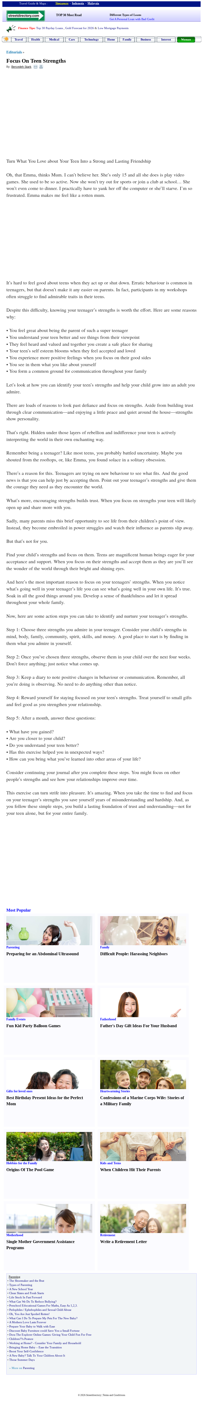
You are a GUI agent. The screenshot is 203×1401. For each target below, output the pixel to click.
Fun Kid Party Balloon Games (33, 1026)
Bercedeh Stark (21, 66)
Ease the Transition (50, 1347)
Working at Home (20, 1343)
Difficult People (114, 954)
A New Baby (17, 1355)
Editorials (14, 52)
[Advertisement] (49, 111)
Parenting (13, 947)
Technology (91, 39)
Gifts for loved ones (19, 1091)
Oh (11, 1314)
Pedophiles (15, 1309)
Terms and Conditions (114, 1395)
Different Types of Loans (125, 14)
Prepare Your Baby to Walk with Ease (32, 1326)
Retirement (107, 1235)
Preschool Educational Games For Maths (34, 1305)
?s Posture (27, 1338)
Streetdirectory (93, 1395)
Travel (19, 39)
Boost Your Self (19, 1351)
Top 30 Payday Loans (49, 28)
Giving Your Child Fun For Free (71, 1334)
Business (146, 39)
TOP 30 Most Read (69, 15)
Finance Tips (26, 28)
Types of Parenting (20, 1284)
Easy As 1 (66, 1305)
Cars (72, 39)
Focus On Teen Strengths (36, 61)
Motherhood (14, 1235)
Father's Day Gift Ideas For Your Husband (138, 1026)
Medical (54, 39)
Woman (186, 39)
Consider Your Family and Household (58, 1343)
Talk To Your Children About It (46, 1355)
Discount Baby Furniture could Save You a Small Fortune (44, 1330)
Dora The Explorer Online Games (29, 1334)
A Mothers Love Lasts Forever (27, 1322)
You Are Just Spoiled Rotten (32, 1314)
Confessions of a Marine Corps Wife (132, 1097)
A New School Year (21, 1289)
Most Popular (18, 910)
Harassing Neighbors (149, 954)
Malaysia (93, 3)
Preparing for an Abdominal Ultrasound (42, 954)
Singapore (62, 3)
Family (127, 39)
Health (35, 39)
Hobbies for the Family (21, 1163)
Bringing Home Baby (22, 1347)
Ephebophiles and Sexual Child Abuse (48, 1309)
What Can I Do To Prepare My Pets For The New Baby (42, 1318)
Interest (166, 39)
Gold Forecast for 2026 (79, 28)
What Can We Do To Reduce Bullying (32, 1301)
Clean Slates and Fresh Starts (26, 1293)
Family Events (16, 1019)
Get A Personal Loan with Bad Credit (132, 19)
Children (14, 1338)
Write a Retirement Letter (123, 1241)
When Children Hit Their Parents (130, 1169)
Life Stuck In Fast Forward (25, 1297)
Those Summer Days (22, 1359)
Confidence (37, 1351)
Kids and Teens (110, 1163)
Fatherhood (108, 1019)
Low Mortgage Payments (113, 28)
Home (111, 39)
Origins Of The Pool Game (30, 1169)
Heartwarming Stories (115, 1091)
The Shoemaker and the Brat (26, 1280)
